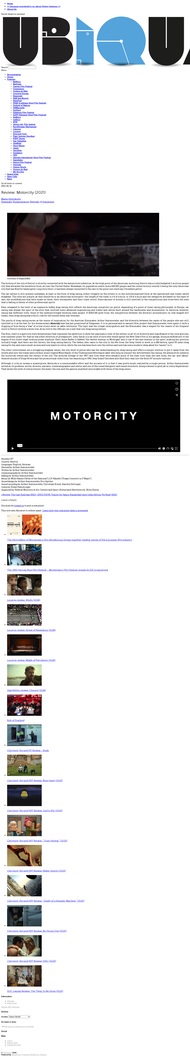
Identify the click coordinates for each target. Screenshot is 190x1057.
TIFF (15, 155)
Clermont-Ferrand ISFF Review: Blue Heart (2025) (35, 780)
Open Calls (12, 176)
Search (4, 67)
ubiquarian (7, 1053)
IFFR (15, 122)
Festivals (11, 79)
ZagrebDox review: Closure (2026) (26, 690)
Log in (9, 1041)
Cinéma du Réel (20, 91)
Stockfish (17, 150)
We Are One (18, 172)
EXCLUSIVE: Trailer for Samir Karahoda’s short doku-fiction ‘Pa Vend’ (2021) (77, 494)
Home (10, 3)
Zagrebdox (18, 160)
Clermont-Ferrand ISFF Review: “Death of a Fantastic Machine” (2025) (45, 900)
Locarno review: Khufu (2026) (23, 600)
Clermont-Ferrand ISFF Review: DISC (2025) (31, 961)
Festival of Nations (21, 105)
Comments (14, 1045)
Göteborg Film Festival (23, 112)
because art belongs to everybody (19, 1027)
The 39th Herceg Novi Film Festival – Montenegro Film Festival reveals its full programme (57, 570)
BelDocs (17, 82)
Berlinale (17, 84)
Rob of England (15, 720)
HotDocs (17, 117)
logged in (19, 505)
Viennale (17, 165)
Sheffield (17, 143)
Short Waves (19, 146)
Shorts (10, 77)
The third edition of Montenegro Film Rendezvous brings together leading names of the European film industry (69, 539)
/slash (16, 148)
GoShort (17, 110)
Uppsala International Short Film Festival (32, 158)
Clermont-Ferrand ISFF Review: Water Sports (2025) (36, 870)
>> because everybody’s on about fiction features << (33, 6)
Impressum (12, 1003)
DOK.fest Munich (20, 98)
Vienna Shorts (19, 167)
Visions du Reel (20, 169)
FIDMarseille (18, 108)
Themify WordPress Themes (35, 1055)
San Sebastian (19, 141)
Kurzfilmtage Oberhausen (25, 127)
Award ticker (13, 174)
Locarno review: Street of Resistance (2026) (31, 630)
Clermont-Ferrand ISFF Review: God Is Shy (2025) (34, 810)
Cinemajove (18, 89)
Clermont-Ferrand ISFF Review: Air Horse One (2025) (36, 931)
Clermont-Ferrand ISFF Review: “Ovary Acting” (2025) (37, 840)
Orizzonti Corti (20, 134)
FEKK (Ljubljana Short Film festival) (29, 103)
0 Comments (47, 201)
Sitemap (10, 1001)
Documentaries (14, 75)
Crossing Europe (21, 93)
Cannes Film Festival (22, 86)
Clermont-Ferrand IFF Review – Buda (28, 750)
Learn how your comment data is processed (65, 510)
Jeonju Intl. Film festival (24, 124)
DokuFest (17, 101)
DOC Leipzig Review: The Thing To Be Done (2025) (35, 991)
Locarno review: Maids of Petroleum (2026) (31, 660)
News (9, 179)
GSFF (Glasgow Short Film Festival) (29, 115)
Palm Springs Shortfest (24, 136)
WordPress (16, 1055)
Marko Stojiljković (11, 199)
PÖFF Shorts (19, 139)
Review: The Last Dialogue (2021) (18, 494)
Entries (12, 1043)
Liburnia (17, 129)
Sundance (17, 153)
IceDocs (16, 120)
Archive (4, 1017)
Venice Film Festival (22, 162)
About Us (12, 9)
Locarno (17, 131)
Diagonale (17, 96)
